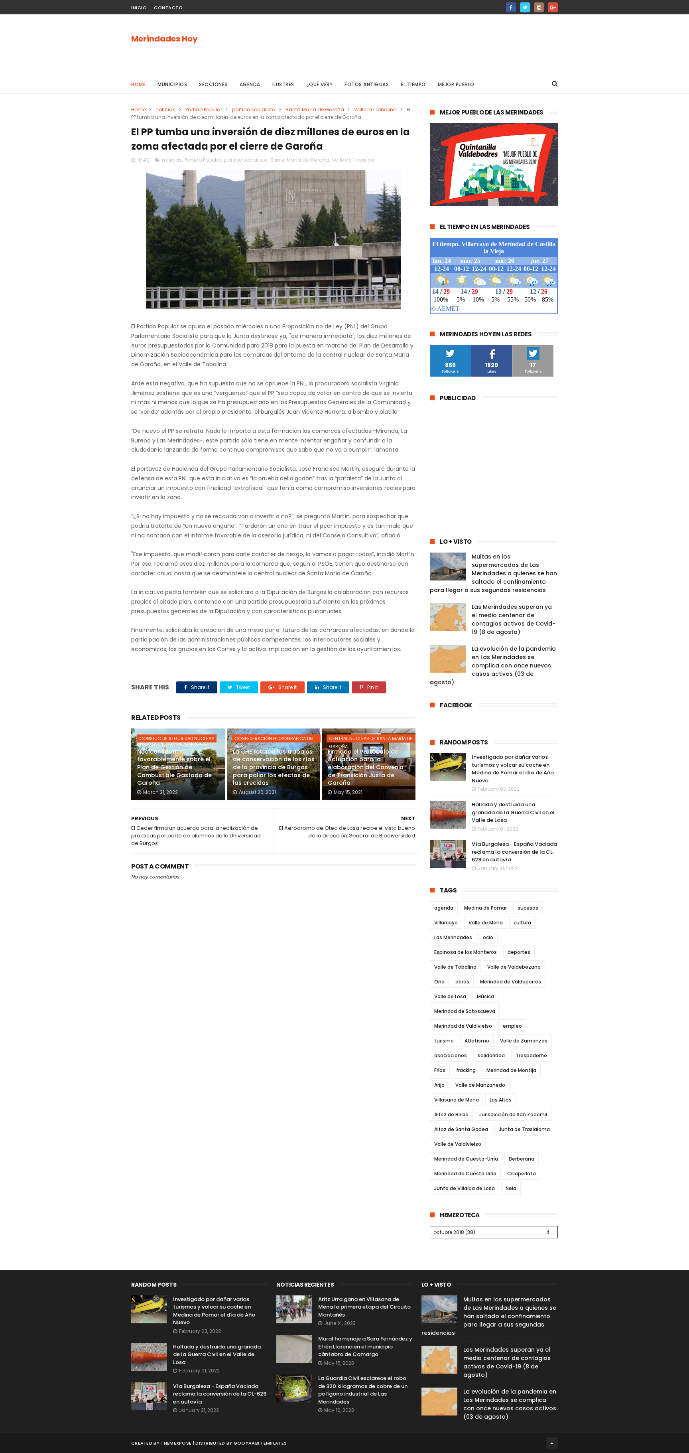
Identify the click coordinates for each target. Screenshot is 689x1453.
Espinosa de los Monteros (465, 952)
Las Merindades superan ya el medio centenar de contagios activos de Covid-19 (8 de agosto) (513, 619)
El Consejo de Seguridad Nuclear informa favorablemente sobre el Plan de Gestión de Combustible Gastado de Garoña (174, 763)
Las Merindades (453, 937)
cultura (522, 922)
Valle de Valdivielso (457, 1144)
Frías (439, 1070)
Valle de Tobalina (375, 109)
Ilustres (283, 84)
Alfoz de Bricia (451, 1114)
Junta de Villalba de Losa (464, 1188)
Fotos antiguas (366, 84)
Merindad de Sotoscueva (464, 1011)
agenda (443, 907)
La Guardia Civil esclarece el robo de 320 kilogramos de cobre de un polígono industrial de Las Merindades (362, 1390)
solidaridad (491, 1055)
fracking (466, 1070)
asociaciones (450, 1055)
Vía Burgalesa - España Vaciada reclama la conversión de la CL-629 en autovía (514, 851)
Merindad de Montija (511, 1070)
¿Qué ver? (319, 84)
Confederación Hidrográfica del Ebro (274, 738)
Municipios (172, 84)
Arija (439, 1085)
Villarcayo (446, 922)
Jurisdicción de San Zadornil (513, 1114)
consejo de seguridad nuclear (177, 738)
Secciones (213, 84)
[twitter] (525, 7)
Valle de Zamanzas (523, 1040)
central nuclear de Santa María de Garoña (370, 738)
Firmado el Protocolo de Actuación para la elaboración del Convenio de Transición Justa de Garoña (366, 767)
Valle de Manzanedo (480, 1085)
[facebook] (511, 7)
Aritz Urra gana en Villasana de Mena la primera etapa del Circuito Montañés (364, 1307)
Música (485, 996)
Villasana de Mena (456, 1099)
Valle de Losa (450, 996)
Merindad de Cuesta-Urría (466, 1158)
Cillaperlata (521, 1173)
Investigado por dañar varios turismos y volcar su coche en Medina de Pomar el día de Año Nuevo (513, 768)
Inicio (139, 7)
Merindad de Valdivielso (463, 1026)
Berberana (521, 1158)
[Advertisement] (413, 44)
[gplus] (553, 7)
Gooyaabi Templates (260, 1443)
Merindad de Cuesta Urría (465, 1173)
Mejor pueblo (456, 84)
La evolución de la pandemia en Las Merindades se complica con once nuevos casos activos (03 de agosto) (493, 665)
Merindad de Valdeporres (510, 981)
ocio (488, 937)
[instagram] (539, 7)
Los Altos (501, 1099)
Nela (511, 1188)
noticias (165, 109)
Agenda (250, 84)
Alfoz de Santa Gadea (461, 1129)
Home (138, 84)
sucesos (528, 907)
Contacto (168, 7)
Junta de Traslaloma (524, 1129)
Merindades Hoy (164, 38)
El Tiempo (413, 84)
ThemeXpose (176, 1443)
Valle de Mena (486, 922)
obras (462, 981)
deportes (519, 952)
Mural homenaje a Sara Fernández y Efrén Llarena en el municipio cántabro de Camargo (365, 1346)
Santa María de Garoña (314, 109)
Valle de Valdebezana (514, 966)
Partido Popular (203, 109)
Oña (439, 981)
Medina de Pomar (485, 907)
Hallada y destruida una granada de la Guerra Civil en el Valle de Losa (513, 812)
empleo (512, 1026)
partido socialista (254, 109)
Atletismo (477, 1040)
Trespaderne (531, 1055)
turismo (444, 1040)
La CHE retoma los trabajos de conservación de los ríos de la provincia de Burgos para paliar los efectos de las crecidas (274, 767)
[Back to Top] (552, 1443)
